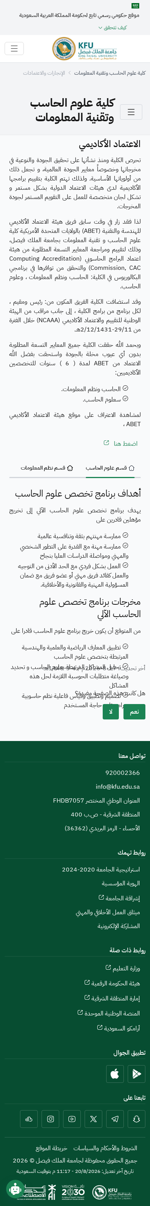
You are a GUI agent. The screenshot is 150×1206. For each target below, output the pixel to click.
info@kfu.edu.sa (118, 786)
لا (110, 711)
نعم (134, 711)
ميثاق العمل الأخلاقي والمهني (108, 912)
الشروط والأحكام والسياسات (105, 1148)
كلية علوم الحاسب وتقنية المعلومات (109, 73)
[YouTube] (72, 1119)
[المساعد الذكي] (15, 1189)
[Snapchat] (136, 1119)
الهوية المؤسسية (121, 883)
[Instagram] (50, 1119)
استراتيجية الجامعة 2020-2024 (101, 869)
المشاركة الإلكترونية (119, 926)
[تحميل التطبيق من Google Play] (136, 1074)
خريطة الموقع (51, 1148)
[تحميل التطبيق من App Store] (115, 1074)
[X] (93, 1119)
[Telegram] (115, 1119)
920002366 (122, 773)
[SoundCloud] (29, 1119)
